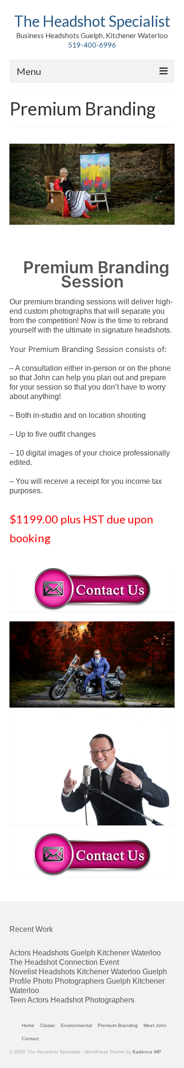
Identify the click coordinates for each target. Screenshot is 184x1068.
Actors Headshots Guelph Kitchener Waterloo (85, 953)
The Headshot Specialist (92, 21)
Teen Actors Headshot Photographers (71, 1000)
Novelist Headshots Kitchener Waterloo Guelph (88, 972)
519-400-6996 (92, 45)
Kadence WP (147, 1051)
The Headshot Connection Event (64, 962)
